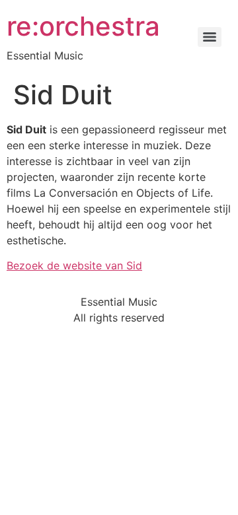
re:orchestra (83, 26)
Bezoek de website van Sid (74, 265)
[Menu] (209, 37)
